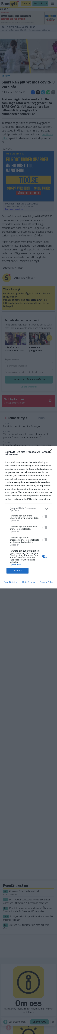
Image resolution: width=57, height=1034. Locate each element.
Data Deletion (10, 582)
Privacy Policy (46, 582)
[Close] (51, 452)
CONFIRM (17, 571)
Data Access (28, 582)
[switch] (44, 516)
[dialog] (28, 517)
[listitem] (28, 509)
